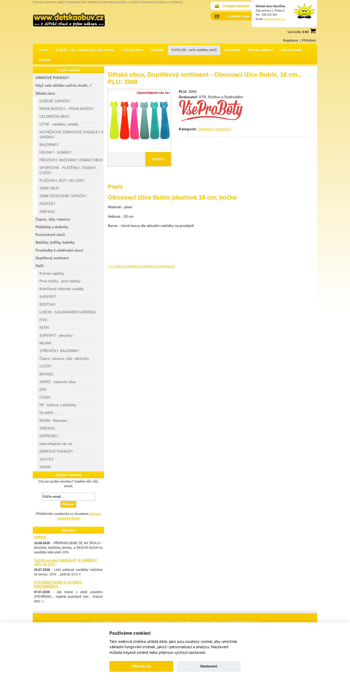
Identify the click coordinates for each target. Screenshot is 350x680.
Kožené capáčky (51, 273)
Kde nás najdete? (260, 50)
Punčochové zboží (50, 235)
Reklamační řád (76, 2)
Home (43, 50)
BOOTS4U (47, 304)
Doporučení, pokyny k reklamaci (162, 2)
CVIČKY (45, 366)
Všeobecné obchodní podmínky (107, 2)
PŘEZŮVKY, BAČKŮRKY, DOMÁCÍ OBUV (71, 160)
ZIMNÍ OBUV (49, 188)
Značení (135, 2)
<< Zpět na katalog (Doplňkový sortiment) (141, 266)
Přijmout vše (141, 666)
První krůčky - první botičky (60, 281)
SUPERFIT (47, 297)
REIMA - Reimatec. (53, 421)
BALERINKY (48, 145)
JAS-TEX (46, 459)
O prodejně (232, 50)
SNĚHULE (47, 212)
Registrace (290, 40)
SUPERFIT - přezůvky (56, 335)
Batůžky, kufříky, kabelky (55, 242)
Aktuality (157, 50)
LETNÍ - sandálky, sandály (59, 124)
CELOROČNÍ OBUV (54, 116)
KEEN (44, 327)
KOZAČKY (47, 204)
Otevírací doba (291, 50)
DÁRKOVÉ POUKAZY (52, 78)
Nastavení (208, 666)
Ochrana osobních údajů (48, 2)
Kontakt (45, 60)
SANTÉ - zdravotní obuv (57, 382)
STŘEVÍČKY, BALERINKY (59, 351)
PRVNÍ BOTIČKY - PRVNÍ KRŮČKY (66, 109)
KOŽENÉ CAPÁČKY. (55, 101)
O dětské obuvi (132, 50)
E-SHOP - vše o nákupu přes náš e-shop (85, 50)
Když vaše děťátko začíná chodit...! (63, 85)
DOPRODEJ (48, 436)
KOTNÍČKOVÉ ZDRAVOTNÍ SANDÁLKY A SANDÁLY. (71, 134)
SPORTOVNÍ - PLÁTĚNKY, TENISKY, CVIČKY (68, 170)
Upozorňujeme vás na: (56, 444)
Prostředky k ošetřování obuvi (59, 250)
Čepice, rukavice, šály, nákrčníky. (64, 359)
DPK (42, 390)
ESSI (43, 320)
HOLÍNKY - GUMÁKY (55, 152)
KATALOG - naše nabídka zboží (194, 50)
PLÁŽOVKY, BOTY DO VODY (62, 181)
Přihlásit (68, 504)
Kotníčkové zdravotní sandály (61, 289)
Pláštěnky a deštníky (52, 227)
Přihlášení (309, 40)
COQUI (44, 397)
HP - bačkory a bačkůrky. (58, 405)
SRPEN (40, 537)
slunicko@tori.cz (274, 19)
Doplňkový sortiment (214, 129)
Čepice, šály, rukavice (53, 219)
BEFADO (46, 374)
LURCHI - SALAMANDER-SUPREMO (67, 312)
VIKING (45, 467)
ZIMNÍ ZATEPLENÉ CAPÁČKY (62, 196)
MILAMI (45, 343)
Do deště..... (48, 413)
